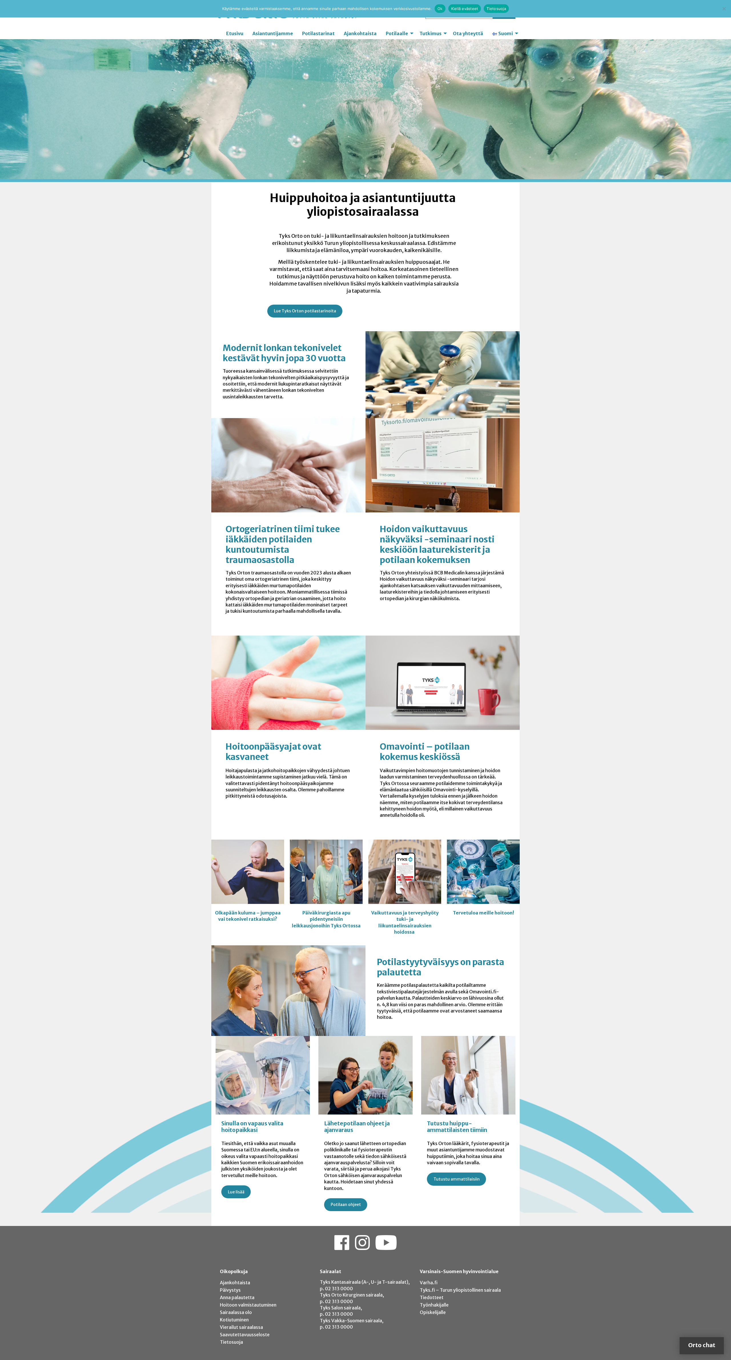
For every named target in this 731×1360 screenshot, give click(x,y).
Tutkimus (430, 33)
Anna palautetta (237, 1297)
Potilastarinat (318, 33)
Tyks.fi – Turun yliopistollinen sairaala (460, 1290)
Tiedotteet (431, 1297)
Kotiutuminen (234, 1320)
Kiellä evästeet (464, 8)
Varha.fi (428, 1282)
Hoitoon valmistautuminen (248, 1305)
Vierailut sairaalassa (241, 1327)
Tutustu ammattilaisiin (456, 1179)
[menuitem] (235, 33)
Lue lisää (236, 1192)
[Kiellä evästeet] (724, 8)
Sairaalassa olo (236, 1312)
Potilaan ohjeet (346, 1204)
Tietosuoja (231, 1342)
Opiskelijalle (433, 1312)
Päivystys (230, 1290)
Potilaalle (397, 33)
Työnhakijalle (434, 1305)
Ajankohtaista (360, 33)
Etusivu (234, 33)
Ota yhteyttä (468, 33)
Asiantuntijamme (272, 33)
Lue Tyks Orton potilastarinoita (305, 310)
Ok (440, 8)
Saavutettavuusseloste (245, 1334)
